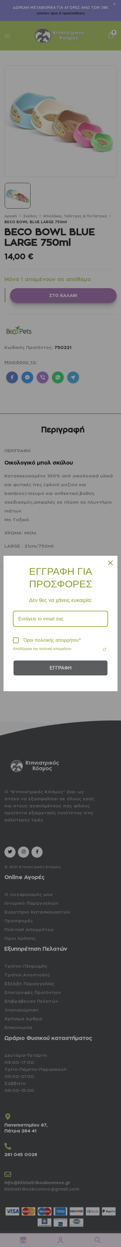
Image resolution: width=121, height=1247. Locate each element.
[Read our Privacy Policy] (104, 649)
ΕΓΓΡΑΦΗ (61, 667)
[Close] (110, 563)
